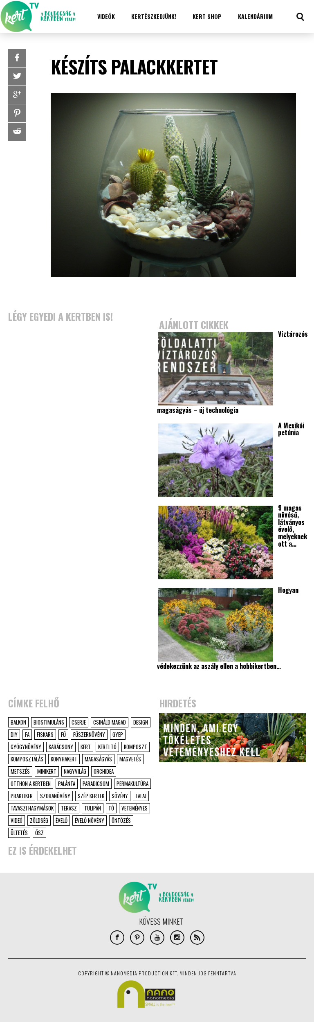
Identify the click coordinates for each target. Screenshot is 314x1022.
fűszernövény (89, 734)
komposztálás (27, 759)
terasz (69, 808)
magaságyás (98, 759)
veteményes (134, 808)
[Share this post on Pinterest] (17, 113)
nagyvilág (75, 771)
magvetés (130, 759)
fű (63, 734)
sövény (120, 796)
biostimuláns (49, 722)
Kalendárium (255, 16)
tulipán (92, 808)
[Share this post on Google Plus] (17, 95)
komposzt (135, 747)
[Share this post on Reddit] (17, 132)
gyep (117, 734)
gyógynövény (26, 747)
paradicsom (96, 783)
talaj (140, 796)
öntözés (121, 820)
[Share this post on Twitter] (17, 77)
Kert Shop (207, 16)
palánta (66, 783)
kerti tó (107, 747)
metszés (20, 771)
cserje (79, 722)
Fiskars (45, 734)
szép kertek (91, 796)
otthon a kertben (31, 783)
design (140, 722)
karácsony (61, 747)
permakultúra (132, 783)
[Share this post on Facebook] (17, 58)
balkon (18, 722)
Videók (106, 16)
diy (14, 734)
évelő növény (89, 820)
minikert (46, 771)
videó (16, 820)
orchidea (104, 771)
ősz (39, 832)
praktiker (22, 796)
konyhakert (64, 759)
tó (111, 808)
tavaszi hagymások (32, 808)
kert (86, 747)
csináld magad (109, 722)
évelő (61, 820)
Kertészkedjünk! (153, 16)
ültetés (19, 832)
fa (27, 734)
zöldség (39, 820)
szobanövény (55, 796)
